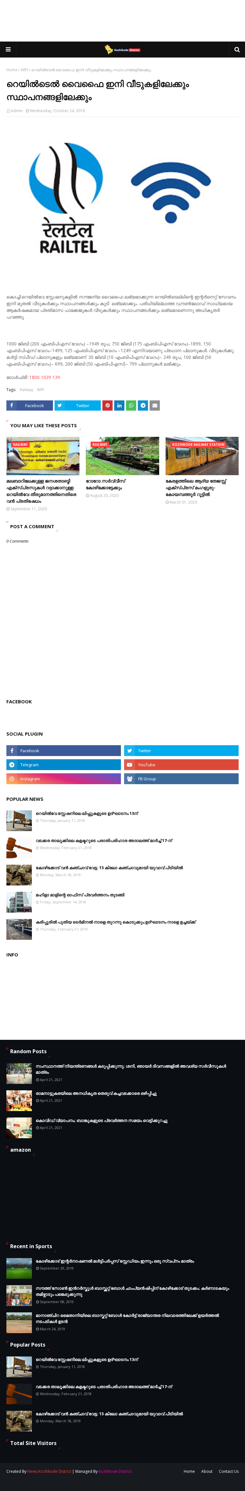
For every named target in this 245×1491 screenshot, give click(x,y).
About (206, 1471)
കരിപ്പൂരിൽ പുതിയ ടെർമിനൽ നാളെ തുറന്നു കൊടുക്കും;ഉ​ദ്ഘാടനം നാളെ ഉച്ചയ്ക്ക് (116, 922)
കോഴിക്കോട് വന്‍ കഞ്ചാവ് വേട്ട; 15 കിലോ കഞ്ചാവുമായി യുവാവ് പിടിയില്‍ (109, 867)
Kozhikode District (115, 1471)
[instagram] (63, 778)
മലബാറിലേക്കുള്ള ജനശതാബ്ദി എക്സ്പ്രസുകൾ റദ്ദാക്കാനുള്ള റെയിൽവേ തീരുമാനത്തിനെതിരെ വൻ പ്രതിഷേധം (41, 491)
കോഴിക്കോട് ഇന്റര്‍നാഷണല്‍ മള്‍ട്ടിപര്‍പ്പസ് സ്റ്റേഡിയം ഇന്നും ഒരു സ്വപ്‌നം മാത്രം (115, 1261)
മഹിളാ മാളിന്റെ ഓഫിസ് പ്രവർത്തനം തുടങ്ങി (80, 895)
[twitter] (181, 750)
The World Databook (101, 1482)
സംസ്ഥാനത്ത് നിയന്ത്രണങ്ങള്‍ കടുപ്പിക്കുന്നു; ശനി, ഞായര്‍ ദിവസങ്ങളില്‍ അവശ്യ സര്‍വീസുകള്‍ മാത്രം (131, 1069)
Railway (26, 389)
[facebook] (63, 750)
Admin (17, 110)
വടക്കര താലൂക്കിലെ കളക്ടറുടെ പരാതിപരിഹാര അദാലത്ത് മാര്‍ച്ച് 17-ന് (104, 840)
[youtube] (181, 764)
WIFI (24, 70)
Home (12, 70)
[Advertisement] (122, 20)
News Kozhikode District (49, 1471)
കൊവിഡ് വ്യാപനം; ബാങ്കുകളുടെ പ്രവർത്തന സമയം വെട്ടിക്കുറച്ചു (101, 1120)
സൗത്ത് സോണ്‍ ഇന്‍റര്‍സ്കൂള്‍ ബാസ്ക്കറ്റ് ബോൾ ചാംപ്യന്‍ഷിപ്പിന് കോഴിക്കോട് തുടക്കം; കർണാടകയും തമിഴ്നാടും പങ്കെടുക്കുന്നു (132, 1291)
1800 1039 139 (44, 377)
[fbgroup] (181, 778)
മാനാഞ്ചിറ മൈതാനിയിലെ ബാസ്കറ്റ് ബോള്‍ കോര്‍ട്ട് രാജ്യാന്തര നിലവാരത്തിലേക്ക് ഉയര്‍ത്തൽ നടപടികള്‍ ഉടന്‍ (127, 1318)
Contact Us (229, 1471)
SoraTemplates (41, 1482)
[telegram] (63, 764)
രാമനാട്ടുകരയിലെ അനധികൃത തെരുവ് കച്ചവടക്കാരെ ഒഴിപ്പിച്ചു (96, 1093)
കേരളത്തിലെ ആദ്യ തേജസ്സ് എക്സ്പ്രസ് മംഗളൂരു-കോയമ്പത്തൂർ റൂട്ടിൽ (196, 487)
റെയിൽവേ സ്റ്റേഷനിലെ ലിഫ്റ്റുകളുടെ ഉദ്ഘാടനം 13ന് (87, 813)
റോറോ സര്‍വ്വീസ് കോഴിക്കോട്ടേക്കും (105, 484)
